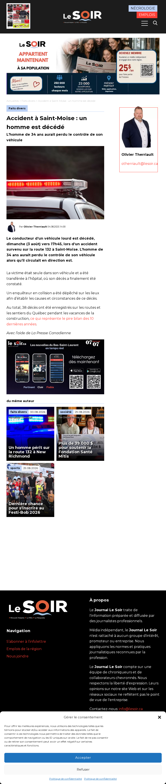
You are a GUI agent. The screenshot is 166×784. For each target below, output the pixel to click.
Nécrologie (143, 8)
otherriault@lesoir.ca (139, 164)
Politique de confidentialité (65, 778)
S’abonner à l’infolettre (26, 641)
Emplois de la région (24, 649)
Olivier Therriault (35, 226)
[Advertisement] (55, 549)
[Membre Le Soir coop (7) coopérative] (83, 66)
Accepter (83, 757)
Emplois (147, 15)
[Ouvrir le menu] (144, 23)
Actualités (12, 100)
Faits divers (28, 100)
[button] (159, 717)
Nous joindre (17, 656)
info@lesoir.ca (131, 709)
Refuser (83, 769)
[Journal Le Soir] (83, 16)
